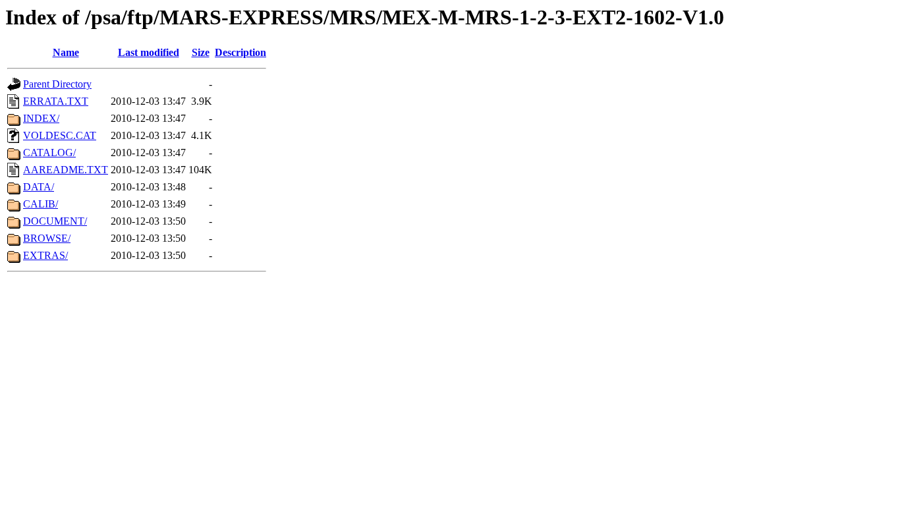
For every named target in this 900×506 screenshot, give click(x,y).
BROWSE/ (46, 238)
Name (66, 52)
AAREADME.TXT (65, 169)
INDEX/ (41, 118)
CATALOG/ (49, 152)
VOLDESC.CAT (59, 135)
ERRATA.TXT (55, 101)
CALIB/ (40, 204)
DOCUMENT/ (55, 221)
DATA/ (38, 186)
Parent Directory (57, 84)
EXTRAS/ (45, 255)
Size (201, 52)
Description (240, 52)
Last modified (148, 52)
